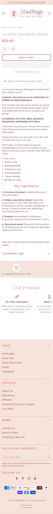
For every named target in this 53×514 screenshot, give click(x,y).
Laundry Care (15, 27)
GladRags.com (21, 500)
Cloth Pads (8, 353)
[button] (26, 65)
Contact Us (8, 428)
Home (4, 27)
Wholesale (8, 371)
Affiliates (7, 399)
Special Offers (10, 432)
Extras (5, 367)
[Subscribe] (49, 457)
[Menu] (3, 13)
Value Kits (7, 358)
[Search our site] (49, 13)
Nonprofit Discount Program (18, 404)
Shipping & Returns (13, 437)
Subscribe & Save (12, 362)
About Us (7, 391)
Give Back (7, 408)
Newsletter (8, 395)
